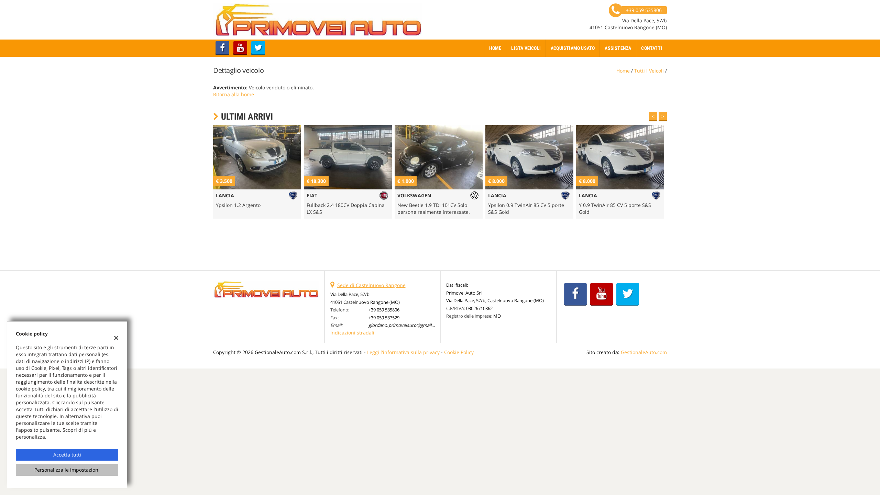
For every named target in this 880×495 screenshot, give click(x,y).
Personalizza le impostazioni (67, 469)
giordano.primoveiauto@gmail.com (405, 325)
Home (495, 48)
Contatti (651, 48)
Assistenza (618, 48)
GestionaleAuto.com (644, 352)
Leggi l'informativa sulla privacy (403, 352)
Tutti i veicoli (649, 70)
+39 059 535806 (383, 310)
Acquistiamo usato (573, 48)
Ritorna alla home (233, 94)
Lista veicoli (526, 48)
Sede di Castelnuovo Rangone (371, 285)
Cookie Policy (459, 352)
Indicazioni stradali (352, 332)
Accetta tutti (67, 454)
